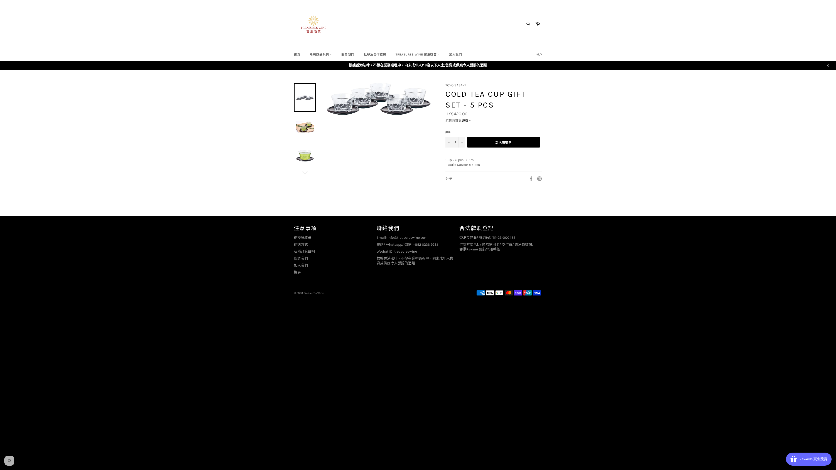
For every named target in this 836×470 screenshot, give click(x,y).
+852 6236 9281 (425, 244)
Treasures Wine (314, 293)
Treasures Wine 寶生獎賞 (417, 54)
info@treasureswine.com (407, 237)
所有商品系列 (320, 54)
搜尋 (297, 272)
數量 (448, 132)
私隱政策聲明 (304, 251)
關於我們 (347, 54)
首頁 (297, 54)
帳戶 (539, 54)
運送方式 (301, 244)
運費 (465, 121)
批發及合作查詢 (375, 54)
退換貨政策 (302, 237)
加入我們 (455, 54)
